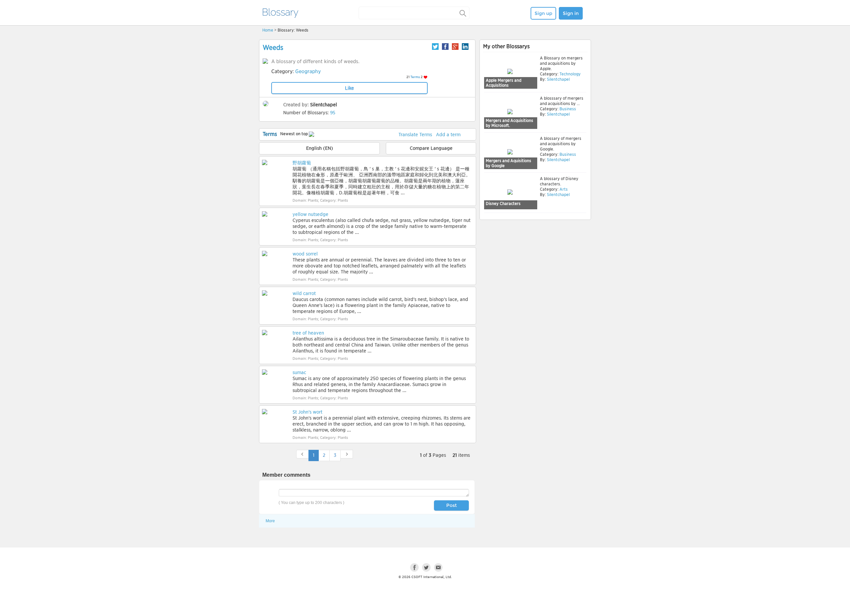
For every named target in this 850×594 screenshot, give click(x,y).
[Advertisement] (535, 273)
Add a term (448, 134)
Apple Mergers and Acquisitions (503, 83)
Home (267, 30)
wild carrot (304, 293)
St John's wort (307, 412)
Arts (563, 189)
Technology (569, 73)
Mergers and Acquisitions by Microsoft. (509, 123)
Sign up (543, 13)
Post (451, 505)
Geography (308, 71)
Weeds (273, 47)
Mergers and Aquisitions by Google (508, 163)
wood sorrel (305, 253)
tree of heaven (308, 333)
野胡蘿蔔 (302, 162)
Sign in (571, 13)
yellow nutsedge (310, 214)
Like (349, 88)
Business (567, 108)
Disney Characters (503, 203)
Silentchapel (323, 104)
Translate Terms (415, 134)
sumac (299, 372)
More (270, 521)
